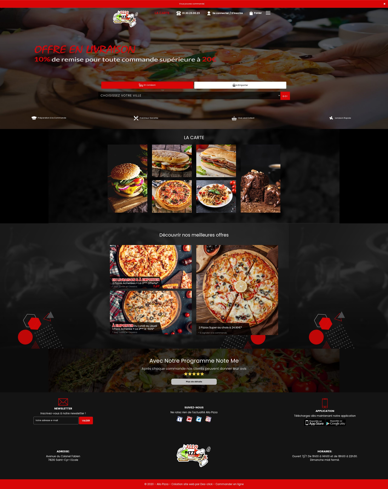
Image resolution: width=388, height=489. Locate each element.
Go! (285, 96)
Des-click (206, 484)
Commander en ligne (230, 484)
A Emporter (242, 85)
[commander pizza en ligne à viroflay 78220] (194, 455)
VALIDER (86, 420)
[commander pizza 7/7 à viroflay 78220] (126, 12)
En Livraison (149, 85)
